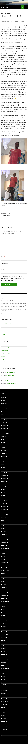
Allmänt (3, 345)
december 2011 (4, 562)
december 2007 (4, 693)
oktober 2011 (4, 567)
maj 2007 (3, 712)
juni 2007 (3, 710)
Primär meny (26, 7)
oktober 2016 (4, 431)
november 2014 (4, 478)
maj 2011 (3, 578)
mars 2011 (3, 584)
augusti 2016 (4, 436)
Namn (3, 257)
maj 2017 (3, 411)
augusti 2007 (4, 704)
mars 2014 (3, 498)
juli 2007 (3, 707)
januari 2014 (4, 503)
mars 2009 (3, 651)
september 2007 (5, 701)
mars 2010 (3, 618)
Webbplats (4, 270)
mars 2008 (3, 684)
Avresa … (3, 326)
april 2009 (3, 648)
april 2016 (3, 447)
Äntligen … (3, 334)
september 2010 (5, 601)
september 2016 (5, 433)
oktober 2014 (4, 481)
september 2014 (5, 484)
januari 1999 (4, 729)
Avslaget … (3, 331)
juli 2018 (3, 406)
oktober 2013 (4, 512)
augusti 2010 (4, 604)
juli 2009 (3, 640)
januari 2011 (4, 590)
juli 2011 (3, 573)
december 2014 (4, 475)
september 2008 (5, 668)
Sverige (2, 359)
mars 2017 (3, 417)
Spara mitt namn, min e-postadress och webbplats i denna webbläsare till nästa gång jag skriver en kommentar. (14, 278)
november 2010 (4, 595)
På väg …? (3, 328)
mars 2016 (3, 450)
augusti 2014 (4, 486)
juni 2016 (3, 442)
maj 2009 (3, 645)
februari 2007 (4, 721)
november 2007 (4, 696)
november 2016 (4, 428)
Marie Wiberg (5, 7)
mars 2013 (3, 531)
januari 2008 (4, 690)
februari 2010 (4, 620)
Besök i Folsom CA (5, 347)
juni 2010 (3, 609)
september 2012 (5, 548)
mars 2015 (3, 467)
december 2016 (4, 425)
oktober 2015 (4, 456)
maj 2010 (3, 612)
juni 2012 (3, 551)
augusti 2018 (4, 403)
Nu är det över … (5, 220)
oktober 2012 (4, 545)
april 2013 (3, 528)
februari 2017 (4, 419)
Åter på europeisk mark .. (7, 323)
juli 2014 (3, 489)
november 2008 (4, 662)
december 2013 (4, 506)
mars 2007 (3, 718)
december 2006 (4, 726)
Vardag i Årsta (4, 361)
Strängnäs (3, 356)
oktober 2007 (4, 698)
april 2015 (3, 464)
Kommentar (4, 237)
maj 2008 (3, 679)
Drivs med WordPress (5, 742)
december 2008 (4, 659)
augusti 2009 (4, 637)
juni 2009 (3, 643)
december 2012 (4, 539)
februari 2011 (4, 587)
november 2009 (4, 629)
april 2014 (3, 495)
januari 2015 (4, 472)
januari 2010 (4, 623)
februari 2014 (4, 500)
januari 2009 (4, 657)
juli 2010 (3, 606)
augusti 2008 (4, 671)
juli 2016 (3, 439)
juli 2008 (3, 673)
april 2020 (3, 397)
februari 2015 (4, 470)
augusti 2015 (4, 459)
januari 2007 (4, 724)
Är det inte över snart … (7, 214)
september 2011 (5, 570)
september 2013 (5, 514)
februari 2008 (4, 687)
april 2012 (3, 553)
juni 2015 (3, 461)
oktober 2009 (4, 631)
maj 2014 (3, 492)
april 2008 (3, 682)
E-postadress (5, 263)
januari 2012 (4, 559)
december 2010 (4, 592)
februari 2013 (4, 534)
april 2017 (3, 414)
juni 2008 (3, 676)
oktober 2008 (4, 665)
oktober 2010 (4, 598)
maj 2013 (3, 525)
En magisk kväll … (9, 375)
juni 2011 (3, 576)
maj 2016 (3, 445)
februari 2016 (4, 453)
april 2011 (3, 581)
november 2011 (4, 565)
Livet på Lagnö (4, 350)
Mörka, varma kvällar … (10, 380)
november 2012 (4, 542)
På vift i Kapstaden (6, 13)
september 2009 (5, 634)
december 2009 (4, 626)
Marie (11, 21)
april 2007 (3, 715)
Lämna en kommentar (18, 21)
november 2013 (4, 509)
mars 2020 (3, 400)
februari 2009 (4, 654)
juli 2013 (3, 520)
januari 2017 (4, 422)
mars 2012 (3, 556)
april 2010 (3, 615)
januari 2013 (4, 537)
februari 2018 (4, 408)
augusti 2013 (4, 517)
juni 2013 (3, 523)
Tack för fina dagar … (11, 372)
